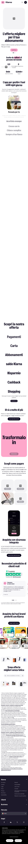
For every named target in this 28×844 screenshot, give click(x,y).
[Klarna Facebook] (4, 822)
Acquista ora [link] (14, 401)
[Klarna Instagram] (24, 822)
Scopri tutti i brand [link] (14, 623)
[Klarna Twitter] (17, 822)
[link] (7, 486)
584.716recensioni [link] (17, 577)
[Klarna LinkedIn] (11, 822)
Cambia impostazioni (14, 836)
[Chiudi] (25, 827)
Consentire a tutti (18, 840)
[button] (2, 28)
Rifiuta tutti (9, 840)
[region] (14, 835)
